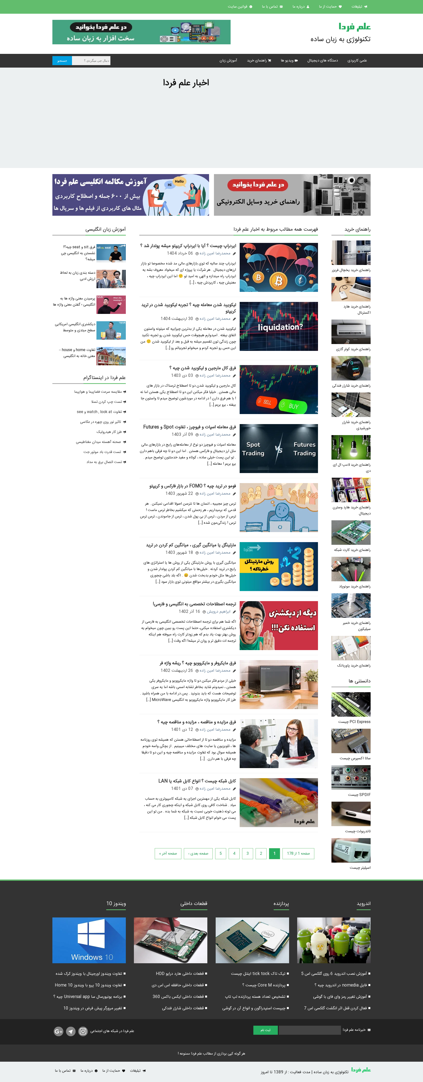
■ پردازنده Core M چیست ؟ (265, 985)
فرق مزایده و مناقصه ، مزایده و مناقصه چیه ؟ (196, 722)
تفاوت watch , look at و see (99, 412)
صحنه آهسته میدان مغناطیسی (98, 442)
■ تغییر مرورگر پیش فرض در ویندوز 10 (94, 1008)
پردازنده (281, 904)
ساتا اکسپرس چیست (355, 758)
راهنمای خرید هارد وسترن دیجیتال (352, 510)
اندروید (364, 904)
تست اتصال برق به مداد (104, 462)
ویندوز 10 (116, 904)
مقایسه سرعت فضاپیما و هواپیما (98, 392)
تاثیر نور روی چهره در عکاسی (101, 422)
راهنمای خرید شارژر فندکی (351, 386)
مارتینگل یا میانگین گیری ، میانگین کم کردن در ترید (191, 545)
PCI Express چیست (354, 722)
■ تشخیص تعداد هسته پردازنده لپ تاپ (257, 997)
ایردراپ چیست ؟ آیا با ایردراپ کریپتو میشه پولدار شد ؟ (188, 246)
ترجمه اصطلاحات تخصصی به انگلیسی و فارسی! (194, 604)
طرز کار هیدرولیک (109, 432)
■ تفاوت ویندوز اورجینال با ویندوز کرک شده (91, 974)
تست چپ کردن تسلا (106, 402)
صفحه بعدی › (198, 854)
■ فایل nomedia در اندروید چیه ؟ (343, 985)
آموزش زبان (228, 61)
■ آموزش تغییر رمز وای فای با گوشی (342, 997)
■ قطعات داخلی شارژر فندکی (184, 1008)
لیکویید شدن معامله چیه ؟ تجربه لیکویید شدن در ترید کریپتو (188, 308)
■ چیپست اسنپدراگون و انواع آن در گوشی (255, 1008)
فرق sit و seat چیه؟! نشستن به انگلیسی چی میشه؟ (78, 253)
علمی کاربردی (357, 61)
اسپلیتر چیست (360, 868)
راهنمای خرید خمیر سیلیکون (357, 626)
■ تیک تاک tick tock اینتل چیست (260, 974)
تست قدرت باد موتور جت (102, 452)
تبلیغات (357, 7)
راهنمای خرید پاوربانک (354, 666)
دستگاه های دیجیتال (322, 61)
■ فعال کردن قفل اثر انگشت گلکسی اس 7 (337, 1008)
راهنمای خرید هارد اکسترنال (357, 310)
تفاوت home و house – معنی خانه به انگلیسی (77, 353)
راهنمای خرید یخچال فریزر (351, 270)
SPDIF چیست (359, 795)
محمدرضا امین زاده (215, 253)
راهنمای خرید (257, 61)
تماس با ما (270, 7)
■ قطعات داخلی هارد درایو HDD (181, 974)
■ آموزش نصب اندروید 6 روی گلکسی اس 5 (336, 974)
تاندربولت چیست (358, 831)
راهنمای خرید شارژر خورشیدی (356, 425)
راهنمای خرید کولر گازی (353, 349)
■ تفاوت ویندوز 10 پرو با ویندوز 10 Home (90, 985)
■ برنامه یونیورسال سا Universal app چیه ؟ (89, 997)
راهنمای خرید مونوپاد (355, 586)
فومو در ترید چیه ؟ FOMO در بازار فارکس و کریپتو (192, 486)
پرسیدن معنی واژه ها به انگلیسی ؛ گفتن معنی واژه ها (74, 302)
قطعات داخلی (193, 904)
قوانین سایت (238, 7)
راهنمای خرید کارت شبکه (352, 550)
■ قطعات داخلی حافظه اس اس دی (179, 985)
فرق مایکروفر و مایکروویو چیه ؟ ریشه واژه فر (198, 663)
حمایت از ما (328, 7)
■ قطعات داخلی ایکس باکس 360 (180, 997)
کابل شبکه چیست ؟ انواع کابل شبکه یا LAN (197, 781)
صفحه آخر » (168, 854)
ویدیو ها (287, 61)
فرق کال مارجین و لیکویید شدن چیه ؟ (202, 368)
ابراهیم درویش (218, 611)
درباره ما (299, 7)
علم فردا (354, 28)
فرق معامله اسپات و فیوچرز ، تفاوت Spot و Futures (189, 427)
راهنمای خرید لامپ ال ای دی (352, 468)
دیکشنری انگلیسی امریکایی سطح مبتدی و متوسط (75, 327)
